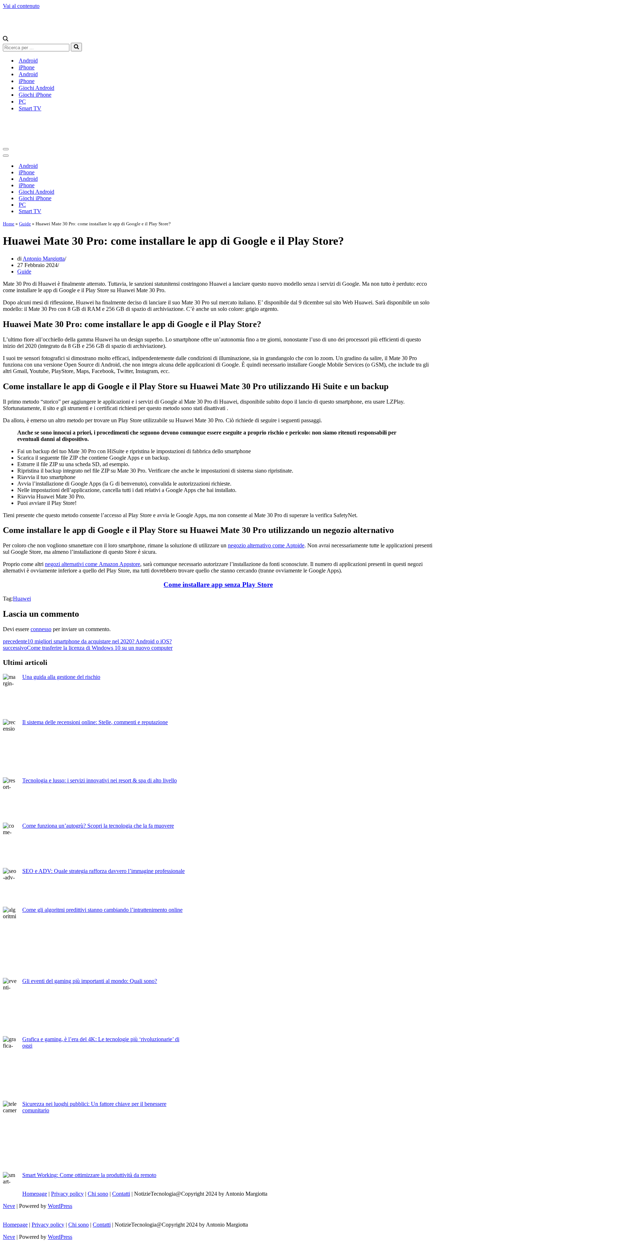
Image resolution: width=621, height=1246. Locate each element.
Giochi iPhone (35, 95)
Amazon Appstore (119, 564)
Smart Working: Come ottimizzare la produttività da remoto (89, 1175)
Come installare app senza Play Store (218, 584)
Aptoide (295, 545)
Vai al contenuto (21, 6)
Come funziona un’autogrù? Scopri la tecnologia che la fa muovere (98, 826)
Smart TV (30, 108)
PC (22, 101)
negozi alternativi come (72, 564)
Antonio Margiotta (44, 259)
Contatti (121, 1194)
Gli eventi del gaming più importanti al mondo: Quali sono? (89, 981)
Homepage (34, 1194)
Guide (25, 223)
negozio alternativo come (257, 545)
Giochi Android (36, 88)
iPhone (26, 67)
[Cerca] (5, 39)
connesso (41, 629)
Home (8, 223)
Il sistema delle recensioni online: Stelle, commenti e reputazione (95, 722)
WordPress (60, 1206)
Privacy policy (67, 1194)
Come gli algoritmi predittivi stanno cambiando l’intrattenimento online (102, 910)
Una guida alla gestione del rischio (61, 677)
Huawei (22, 599)
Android (28, 61)
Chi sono (98, 1194)
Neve (9, 1206)
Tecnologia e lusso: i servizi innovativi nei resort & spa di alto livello (99, 780)
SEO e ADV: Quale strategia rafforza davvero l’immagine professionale (103, 871)
